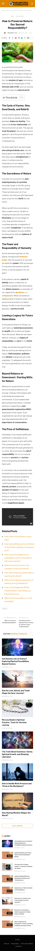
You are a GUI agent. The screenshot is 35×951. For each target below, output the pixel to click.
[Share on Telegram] (18, 37)
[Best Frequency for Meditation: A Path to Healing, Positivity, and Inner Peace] (7, 924)
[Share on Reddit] (15, 37)
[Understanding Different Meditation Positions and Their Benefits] (7, 878)
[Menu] (3, 3)
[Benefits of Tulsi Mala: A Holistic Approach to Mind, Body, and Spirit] (7, 912)
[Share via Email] (28, 37)
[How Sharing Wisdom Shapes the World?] (17, 801)
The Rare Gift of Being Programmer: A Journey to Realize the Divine (23, 866)
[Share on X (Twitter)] (12, 37)
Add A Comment (17, 826)
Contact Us (18, 946)
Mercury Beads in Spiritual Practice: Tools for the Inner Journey (14, 722)
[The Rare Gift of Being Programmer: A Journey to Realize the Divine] (7, 867)
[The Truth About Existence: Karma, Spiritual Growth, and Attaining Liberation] (17, 740)
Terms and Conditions (27, 943)
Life (12, 16)
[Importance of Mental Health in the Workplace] (7, 890)
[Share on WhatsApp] (25, 37)
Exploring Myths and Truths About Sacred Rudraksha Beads (22, 854)
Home (3, 10)
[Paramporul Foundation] (18, 3)
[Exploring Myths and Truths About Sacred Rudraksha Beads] (7, 855)
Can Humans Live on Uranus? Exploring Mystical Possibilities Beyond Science (15, 661)
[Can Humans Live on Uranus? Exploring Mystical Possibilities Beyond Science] (17, 647)
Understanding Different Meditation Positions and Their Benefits (22, 878)
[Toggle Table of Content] (20, 97)
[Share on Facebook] (9, 37)
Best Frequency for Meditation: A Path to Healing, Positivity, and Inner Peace (23, 923)
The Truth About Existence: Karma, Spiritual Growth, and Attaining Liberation (17, 754)
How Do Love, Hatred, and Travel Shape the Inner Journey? (22, 900)
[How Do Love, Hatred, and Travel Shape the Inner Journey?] (17, 679)
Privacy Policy (15, 943)
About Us (6, 943)
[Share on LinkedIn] (21, 37)
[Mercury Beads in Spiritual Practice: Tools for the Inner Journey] (17, 708)
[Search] (32, 3)
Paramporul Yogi (12, 32)
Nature (5, 608)
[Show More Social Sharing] (31, 37)
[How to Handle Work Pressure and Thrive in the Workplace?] (17, 772)
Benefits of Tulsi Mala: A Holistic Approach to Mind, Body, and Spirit (22, 912)
